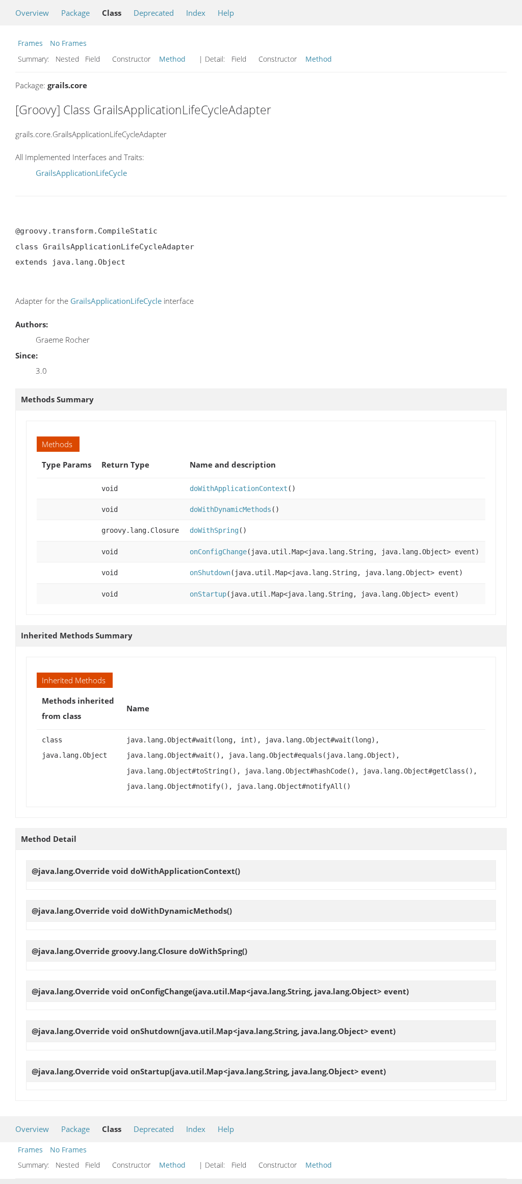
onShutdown (210, 573)
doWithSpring (214, 530)
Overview (32, 13)
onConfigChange (218, 552)
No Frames (68, 43)
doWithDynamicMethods (230, 509)
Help (226, 13)
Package (75, 13)
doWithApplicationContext (239, 488)
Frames (30, 43)
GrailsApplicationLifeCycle (81, 173)
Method (172, 59)
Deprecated (154, 13)
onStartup (208, 594)
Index (195, 13)
